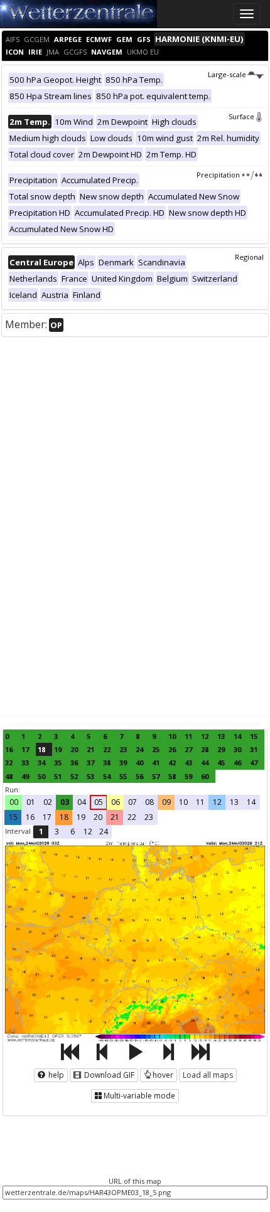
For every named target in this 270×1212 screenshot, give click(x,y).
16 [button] (30, 817)
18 (41, 749)
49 (25, 776)
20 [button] (98, 817)
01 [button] (30, 802)
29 (221, 749)
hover (163, 1075)
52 (74, 776)
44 (204, 762)
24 (139, 749)
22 (107, 749)
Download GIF (108, 1075)
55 (123, 776)
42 (172, 762)
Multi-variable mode (139, 1095)
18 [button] (64, 817)
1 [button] (41, 831)
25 (155, 749)
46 (237, 762)
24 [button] (103, 831)
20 (74, 749)
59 (188, 776)
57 (155, 776)
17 (25, 749)
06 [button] (115, 802)
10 (172, 736)
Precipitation (218, 174)
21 (90, 749)
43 (188, 762)
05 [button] (98, 802)
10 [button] (183, 802)
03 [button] (64, 802)
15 (253, 736)
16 (9, 749)
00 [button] (13, 802)
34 (41, 762)
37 (90, 762)
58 (172, 776)
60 (204, 776)
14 (237, 736)
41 (155, 762)
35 (58, 762)
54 (107, 776)
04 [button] (81, 802)
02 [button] (47, 802)
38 (107, 762)
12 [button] (217, 802)
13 (221, 736)
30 (237, 749)
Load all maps (208, 1075)
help (55, 1075)
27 (188, 749)
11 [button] (200, 802)
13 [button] (234, 802)
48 (9, 776)
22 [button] (131, 817)
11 (188, 736)
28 (204, 749)
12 (204, 736)
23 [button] (148, 817)
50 (41, 776)
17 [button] (47, 817)
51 (58, 776)
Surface (241, 116)
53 (90, 776)
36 (74, 762)
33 (25, 762)
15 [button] (13, 817)
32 (9, 762)
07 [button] (132, 802)
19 (58, 749)
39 (123, 762)
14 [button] (251, 802)
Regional (249, 257)
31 (253, 749)
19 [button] (81, 817)
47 (253, 762)
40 (139, 762)
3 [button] (57, 831)
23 (123, 749)
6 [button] (72, 831)
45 (221, 762)
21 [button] (115, 817)
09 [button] (166, 802)
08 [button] (149, 802)
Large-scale (227, 74)
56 (139, 776)
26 (172, 749)
